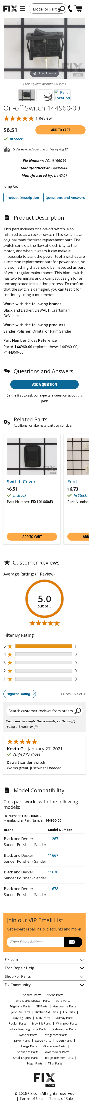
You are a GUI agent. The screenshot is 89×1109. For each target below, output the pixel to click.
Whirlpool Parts (66, 1023)
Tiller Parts (55, 1063)
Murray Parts (64, 1018)
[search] (78, 710)
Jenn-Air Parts (20, 1012)
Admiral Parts (32, 995)
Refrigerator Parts (55, 1035)
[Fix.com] (10, 8)
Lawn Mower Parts (56, 1052)
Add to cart (60, 129)
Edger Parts (35, 1063)
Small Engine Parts (26, 1058)
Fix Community (18, 984)
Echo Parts (63, 1001)
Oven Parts (64, 1040)
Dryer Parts (22, 1040)
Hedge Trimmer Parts (58, 1058)
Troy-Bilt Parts (41, 1023)
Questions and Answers (65, 197)
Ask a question (44, 384)
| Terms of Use (29, 1098)
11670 (53, 872)
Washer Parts (27, 1035)
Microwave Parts (54, 1046)
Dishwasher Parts (64, 1029)
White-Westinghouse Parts (28, 1029)
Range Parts (29, 1046)
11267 (53, 838)
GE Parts (42, 1006)
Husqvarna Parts (64, 1006)
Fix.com (11, 959)
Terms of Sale (61, 1098)
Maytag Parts (22, 1018)
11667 (53, 855)
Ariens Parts (55, 995)
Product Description (22, 197)
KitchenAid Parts (46, 1012)
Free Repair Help (19, 967)
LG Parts (69, 1012)
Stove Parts (43, 1040)
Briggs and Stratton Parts (33, 1001)
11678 (53, 888)
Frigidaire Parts (20, 1006)
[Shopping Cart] (78, 8)
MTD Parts (43, 1018)
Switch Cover (21, 481)
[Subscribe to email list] (73, 942)
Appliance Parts (28, 1052)
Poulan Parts (17, 1023)
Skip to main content (44, 7)
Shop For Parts (18, 976)
